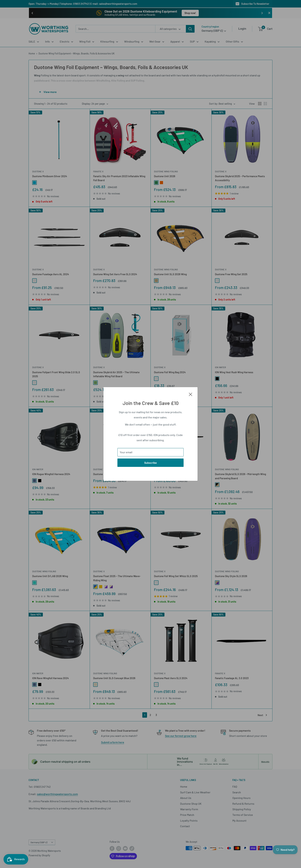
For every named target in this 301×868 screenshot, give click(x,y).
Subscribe (150, 462)
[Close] (190, 394)
